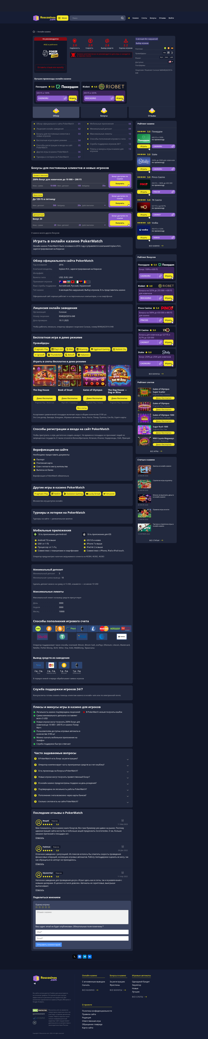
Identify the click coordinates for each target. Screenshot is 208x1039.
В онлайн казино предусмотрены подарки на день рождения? (67, 783)
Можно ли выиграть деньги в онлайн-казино (163, 496)
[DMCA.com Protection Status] (40, 1010)
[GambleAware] (40, 1014)
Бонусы (153, 18)
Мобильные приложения (102, 124)
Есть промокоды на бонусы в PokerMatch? (58, 771)
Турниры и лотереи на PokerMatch (52, 157)
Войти (171, 18)
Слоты (144, 18)
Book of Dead (65, 390)
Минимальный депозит (101, 129)
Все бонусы (154, 374)
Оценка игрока (42, 904)
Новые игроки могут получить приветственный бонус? (64, 777)
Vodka (155, 223)
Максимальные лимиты (101, 134)
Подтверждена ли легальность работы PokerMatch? (62, 789)
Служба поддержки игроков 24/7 (105, 144)
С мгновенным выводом (93, 982)
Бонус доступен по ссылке (120, 177)
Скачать (86, 985)
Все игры (154, 451)
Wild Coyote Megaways (163, 438)
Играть (73, 98)
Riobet (86, 86)
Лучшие (136, 992)
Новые (135, 988)
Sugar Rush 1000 (160, 426)
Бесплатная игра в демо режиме (51, 140)
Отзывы (162, 18)
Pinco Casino (158, 177)
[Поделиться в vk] (90, 957)
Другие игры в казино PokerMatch (52, 152)
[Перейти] (129, 18)
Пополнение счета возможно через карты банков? (62, 795)
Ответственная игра (91, 1021)
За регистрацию (117, 982)
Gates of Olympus (92, 390)
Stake (154, 154)
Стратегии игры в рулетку (162, 480)
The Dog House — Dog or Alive (117, 391)
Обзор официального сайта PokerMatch (55, 124)
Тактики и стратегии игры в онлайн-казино (163, 525)
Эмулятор (136, 985)
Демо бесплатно (45, 398)
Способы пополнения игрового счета (108, 139)
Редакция (86, 1018)
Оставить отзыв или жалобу (51, 67)
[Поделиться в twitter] (74, 957)
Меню (64, 18)
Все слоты (82, 408)
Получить (120, 183)
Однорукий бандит (141, 982)
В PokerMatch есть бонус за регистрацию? (58, 758)
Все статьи (154, 540)
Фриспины (115, 985)
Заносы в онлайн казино (162, 466)
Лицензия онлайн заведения (50, 129)
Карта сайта (87, 1028)
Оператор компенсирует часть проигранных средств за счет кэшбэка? (71, 765)
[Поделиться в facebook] (79, 957)
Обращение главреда (92, 1024)
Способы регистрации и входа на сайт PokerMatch (54, 146)
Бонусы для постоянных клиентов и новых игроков (53, 135)
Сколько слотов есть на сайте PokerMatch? (58, 801)
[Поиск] (122, 18)
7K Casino (157, 200)
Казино (136, 18)
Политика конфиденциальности (97, 1011)
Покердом (41, 86)
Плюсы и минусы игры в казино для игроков (107, 150)
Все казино (154, 246)
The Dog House (41, 390)
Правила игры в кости (161, 509)
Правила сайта (89, 1014)
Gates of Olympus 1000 (163, 415)
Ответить (40, 838)
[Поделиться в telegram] (85, 957)
